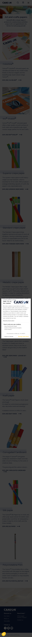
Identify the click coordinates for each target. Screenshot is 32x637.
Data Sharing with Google (10, 326)
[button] (4, 634)
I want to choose (8, 336)
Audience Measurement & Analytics (13, 328)
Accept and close (23, 336)
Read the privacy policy (8, 320)
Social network (8, 329)
